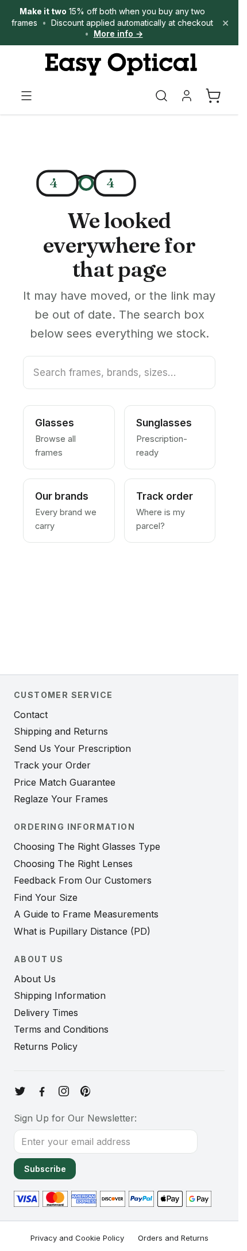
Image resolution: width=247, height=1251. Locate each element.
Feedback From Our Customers (83, 880)
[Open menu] (26, 95)
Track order (164, 511)
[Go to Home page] (119, 64)
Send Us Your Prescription (72, 748)
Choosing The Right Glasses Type (87, 846)
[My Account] (186, 95)
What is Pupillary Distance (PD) (82, 931)
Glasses (55, 437)
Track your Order (52, 765)
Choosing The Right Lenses (73, 863)
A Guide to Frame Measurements (86, 914)
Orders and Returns (173, 1237)
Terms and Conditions (61, 1029)
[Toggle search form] (161, 95)
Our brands (66, 511)
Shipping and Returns (61, 731)
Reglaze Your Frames (61, 799)
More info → (118, 33)
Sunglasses (164, 437)
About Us (35, 979)
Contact (31, 714)
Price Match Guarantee (64, 782)
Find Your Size (46, 897)
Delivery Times (46, 1012)
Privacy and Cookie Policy (77, 1237)
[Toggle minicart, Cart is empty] (213, 95)
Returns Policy (46, 1046)
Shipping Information (60, 995)
